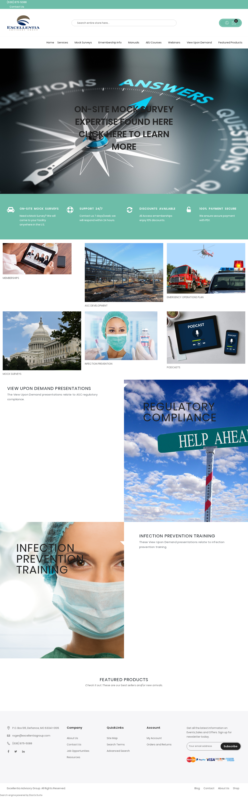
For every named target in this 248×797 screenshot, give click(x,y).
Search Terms (116, 744)
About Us (72, 738)
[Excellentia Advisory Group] (34, 21)
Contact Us (16, 5)
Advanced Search (118, 750)
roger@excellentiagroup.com (31, 735)
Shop (236, 788)
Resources (73, 757)
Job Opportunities (78, 750)
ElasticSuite (35, 795)
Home (50, 41)
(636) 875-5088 (16, 1)
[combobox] (124, 21)
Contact (209, 788)
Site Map (112, 738)
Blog (197, 788)
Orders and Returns (159, 744)
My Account (154, 738)
